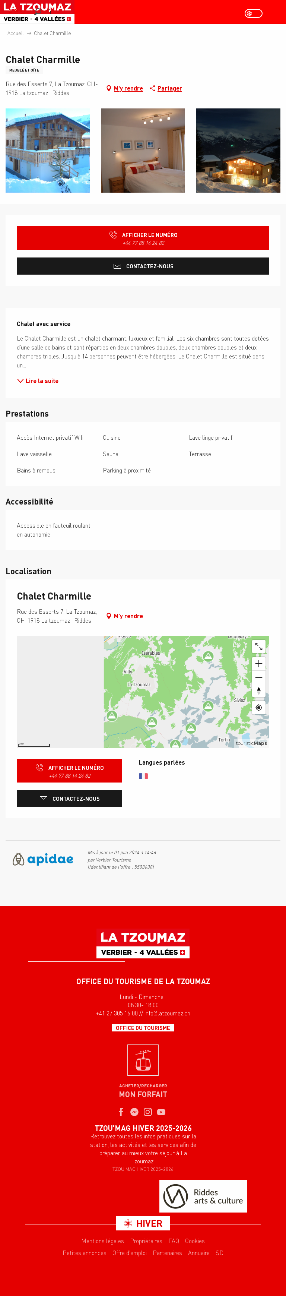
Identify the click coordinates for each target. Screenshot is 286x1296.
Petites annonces (85, 1253)
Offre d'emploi (129, 1253)
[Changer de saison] (256, 13)
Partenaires (167, 1253)
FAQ (173, 1241)
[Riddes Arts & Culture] (203, 1196)
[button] (37, 11)
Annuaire (199, 1253)
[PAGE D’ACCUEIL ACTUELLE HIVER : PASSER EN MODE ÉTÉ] (254, 13)
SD (219, 1253)
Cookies (195, 1241)
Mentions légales (102, 1241)
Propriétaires (146, 1241)
